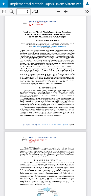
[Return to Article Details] (4, 4)
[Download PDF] (87, 4)
